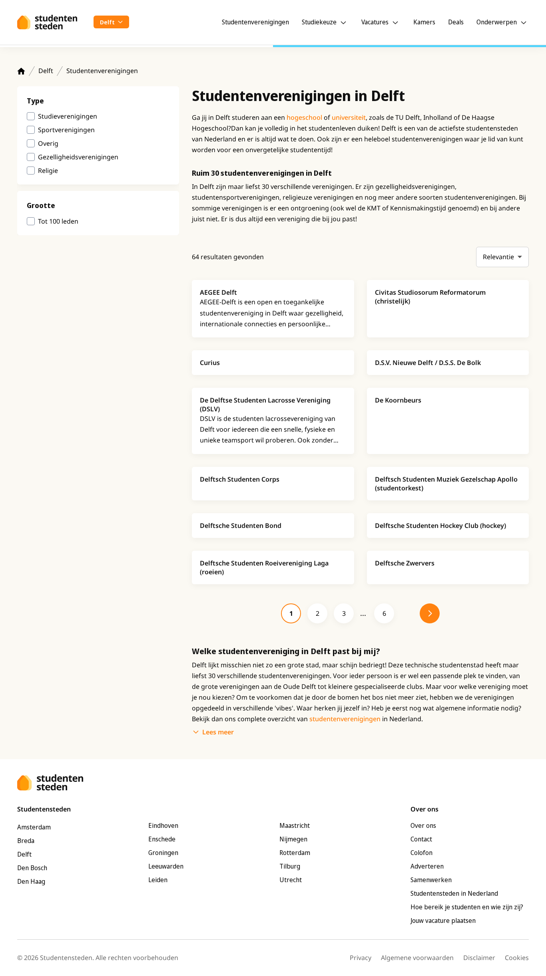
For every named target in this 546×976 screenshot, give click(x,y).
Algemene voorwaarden (417, 957)
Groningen (163, 852)
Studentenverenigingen (255, 22)
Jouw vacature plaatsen (443, 920)
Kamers (424, 22)
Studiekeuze (319, 22)
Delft (45, 70)
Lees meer (218, 732)
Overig (48, 143)
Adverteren (427, 866)
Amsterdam (34, 827)
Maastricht (294, 825)
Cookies (517, 957)
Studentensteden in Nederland (454, 893)
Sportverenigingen (66, 129)
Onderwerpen (496, 22)
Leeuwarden (165, 866)
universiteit (349, 117)
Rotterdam (294, 852)
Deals (456, 22)
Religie (48, 170)
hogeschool (304, 117)
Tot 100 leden (58, 221)
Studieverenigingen (67, 116)
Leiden (157, 879)
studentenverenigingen (345, 718)
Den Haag (31, 881)
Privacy (360, 957)
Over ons (423, 825)
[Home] (21, 71)
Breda (25, 840)
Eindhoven (163, 825)
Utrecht (290, 879)
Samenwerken (431, 879)
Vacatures (375, 22)
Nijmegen (293, 839)
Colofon (421, 852)
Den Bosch (32, 867)
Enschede (161, 839)
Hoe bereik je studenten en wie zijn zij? (466, 907)
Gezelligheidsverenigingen (78, 157)
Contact (421, 839)
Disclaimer (479, 957)
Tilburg (289, 866)
